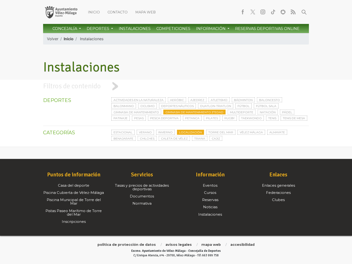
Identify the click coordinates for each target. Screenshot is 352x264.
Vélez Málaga (251, 132)
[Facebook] (243, 12)
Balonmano (124, 106)
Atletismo (219, 100)
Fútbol (244, 106)
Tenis (272, 118)
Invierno (165, 132)
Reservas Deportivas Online (267, 28)
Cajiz (216, 138)
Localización (190, 132)
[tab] (176, 86)
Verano (145, 132)
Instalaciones (135, 28)
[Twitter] (253, 12)
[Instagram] (263, 12)
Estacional (123, 132)
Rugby (229, 118)
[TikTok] (273, 12)
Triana (199, 138)
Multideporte (241, 112)
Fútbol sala (266, 106)
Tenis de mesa (294, 118)
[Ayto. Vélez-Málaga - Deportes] (61, 12)
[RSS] (293, 12)
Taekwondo (251, 118)
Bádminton (243, 100)
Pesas (139, 118)
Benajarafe (123, 138)
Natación (268, 112)
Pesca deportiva (164, 118)
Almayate (277, 132)
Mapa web (145, 12)
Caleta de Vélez (174, 138)
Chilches (147, 138)
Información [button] (211, 28)
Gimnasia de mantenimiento (136, 112)
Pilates (212, 118)
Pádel (287, 112)
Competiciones (173, 28)
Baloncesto (269, 100)
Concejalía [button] (65, 28)
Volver (52, 38)
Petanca (192, 118)
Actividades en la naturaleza (139, 100)
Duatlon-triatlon (215, 106)
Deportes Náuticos (177, 106)
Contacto (118, 12)
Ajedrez (197, 100)
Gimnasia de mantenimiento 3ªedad (194, 112)
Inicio (94, 12)
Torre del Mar (220, 132)
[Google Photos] (283, 12)
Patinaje (121, 118)
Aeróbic (177, 100)
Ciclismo (147, 106)
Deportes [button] (98, 28)
